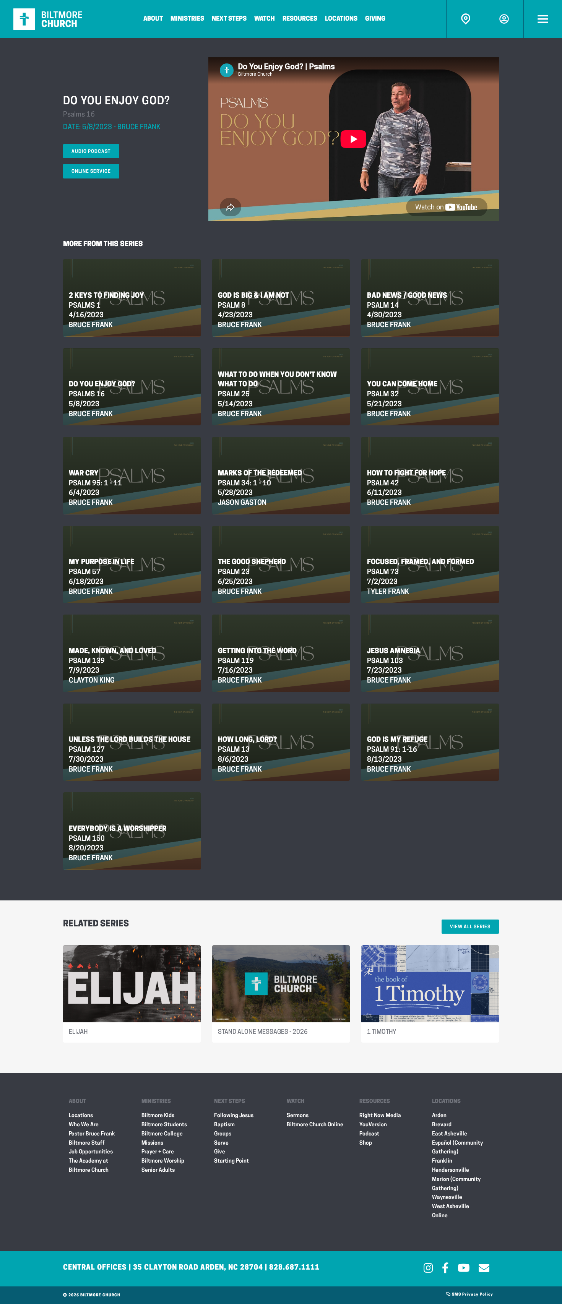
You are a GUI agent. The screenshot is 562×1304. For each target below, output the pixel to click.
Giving (375, 19)
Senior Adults (158, 1170)
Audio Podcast (91, 151)
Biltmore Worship (162, 1161)
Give (219, 1152)
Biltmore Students (164, 1125)
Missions (152, 1143)
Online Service (91, 171)
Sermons (298, 1116)
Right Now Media (380, 1116)
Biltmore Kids (157, 1116)
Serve (221, 1143)
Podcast (369, 1134)
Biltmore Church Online (315, 1125)
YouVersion (373, 1125)
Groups (222, 1134)
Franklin (442, 1161)
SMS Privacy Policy (472, 1295)
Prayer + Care (157, 1152)
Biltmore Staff (87, 1143)
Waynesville (447, 1197)
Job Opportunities (91, 1152)
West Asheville (450, 1207)
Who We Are (84, 1125)
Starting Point (231, 1161)
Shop (365, 1143)
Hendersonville (450, 1170)
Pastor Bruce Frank (92, 1134)
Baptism (224, 1125)
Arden (439, 1116)
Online (440, 1216)
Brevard (442, 1125)
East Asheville (449, 1134)
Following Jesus (233, 1116)
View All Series (470, 927)
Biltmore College (162, 1134)
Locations (341, 19)
